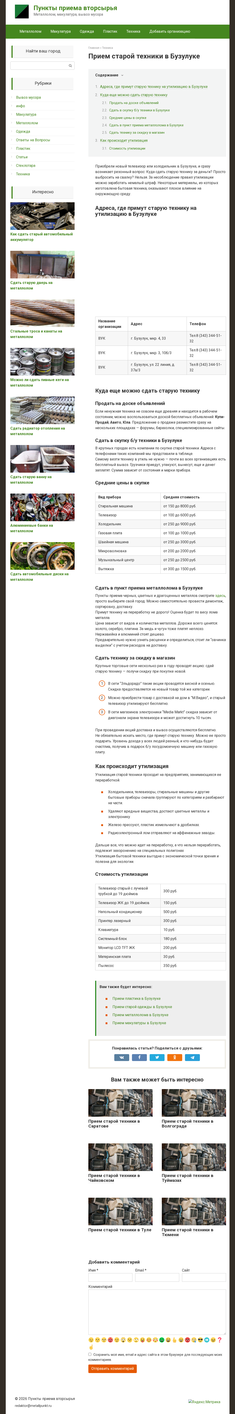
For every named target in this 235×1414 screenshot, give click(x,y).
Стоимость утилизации (127, 148)
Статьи (22, 157)
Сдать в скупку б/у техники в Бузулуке (139, 110)
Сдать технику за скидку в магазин (137, 132)
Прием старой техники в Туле (119, 1229)
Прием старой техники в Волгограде (187, 1124)
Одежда (87, 31)
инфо (20, 106)
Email (140, 1270)
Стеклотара (25, 165)
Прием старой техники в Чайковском (114, 1178)
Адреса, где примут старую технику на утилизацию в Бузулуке (154, 86)
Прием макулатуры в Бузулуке (139, 1023)
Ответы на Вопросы (33, 140)
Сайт (186, 1270)
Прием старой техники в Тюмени (187, 1232)
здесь (220, 595)
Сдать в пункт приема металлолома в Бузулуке (146, 125)
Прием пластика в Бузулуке (136, 998)
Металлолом (30, 31)
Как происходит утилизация (124, 140)
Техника (133, 31)
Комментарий (100, 1286)
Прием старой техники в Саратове (114, 1124)
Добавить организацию (169, 31)
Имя (93, 1270)
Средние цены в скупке (127, 118)
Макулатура (60, 31)
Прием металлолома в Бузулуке (140, 1015)
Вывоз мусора (28, 97)
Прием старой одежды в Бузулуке (142, 1007)
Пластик (110, 31)
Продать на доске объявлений (134, 103)
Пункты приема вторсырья (75, 8)
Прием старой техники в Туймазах (187, 1178)
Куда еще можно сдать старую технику (134, 95)
